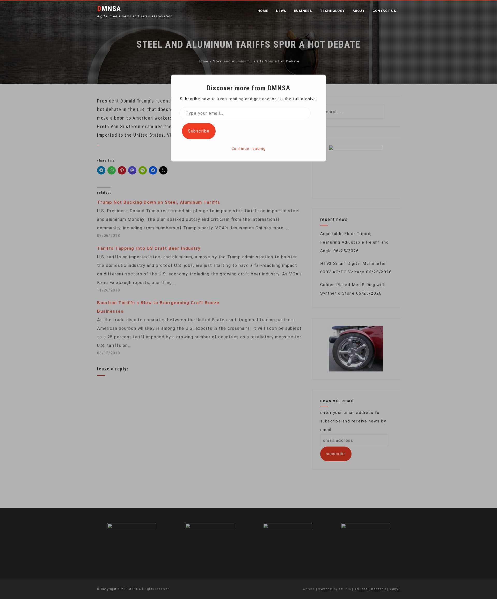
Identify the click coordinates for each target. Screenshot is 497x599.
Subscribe (199, 131)
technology (332, 11)
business (303, 11)
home (263, 11)
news (281, 11)
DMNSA (109, 8)
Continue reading (248, 149)
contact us (384, 11)
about (359, 11)
